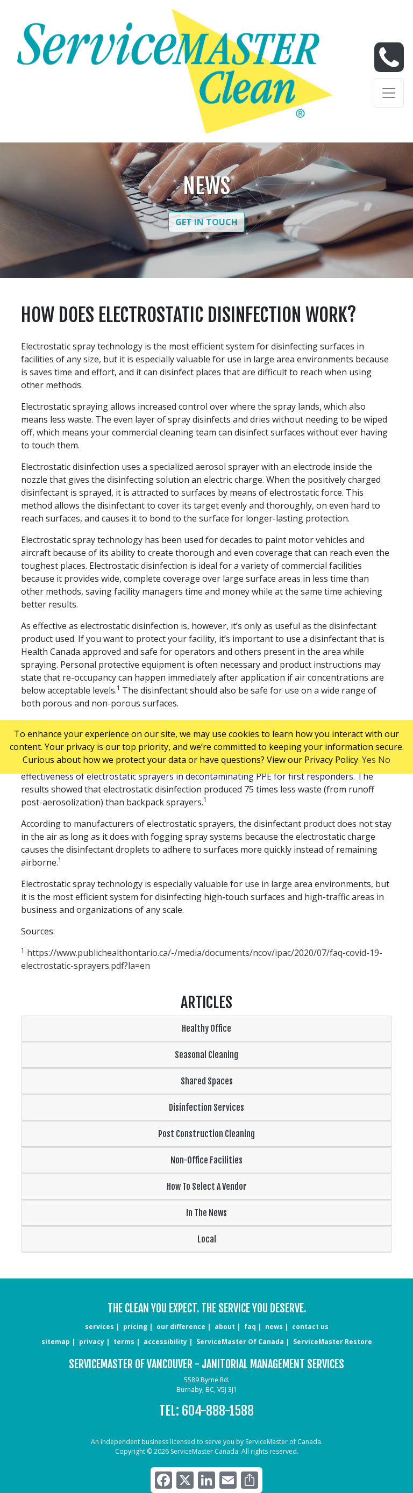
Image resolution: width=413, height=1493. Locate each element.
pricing (135, 1326)
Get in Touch (206, 222)
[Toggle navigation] (389, 93)
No (384, 760)
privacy (91, 1341)
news (274, 1326)
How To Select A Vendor (207, 1186)
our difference (180, 1326)
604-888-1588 (218, 1411)
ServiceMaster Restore (332, 1341)
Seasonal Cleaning (206, 1054)
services (99, 1326)
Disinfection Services (206, 1107)
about (225, 1326)
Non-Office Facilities (206, 1160)
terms (123, 1341)
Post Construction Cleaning (206, 1133)
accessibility (165, 1341)
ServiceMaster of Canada (240, 1341)
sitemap (55, 1341)
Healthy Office (206, 1028)
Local (206, 1239)
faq (250, 1326)
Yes (369, 760)
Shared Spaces (207, 1081)
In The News (206, 1213)
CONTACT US (310, 1326)
